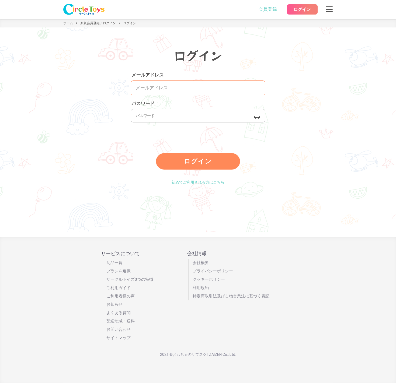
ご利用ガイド (118, 287)
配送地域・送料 (120, 321)
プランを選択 (118, 271)
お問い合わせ (118, 329)
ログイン (302, 9)
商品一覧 (114, 262)
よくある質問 (118, 312)
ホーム (68, 23)
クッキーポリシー (209, 279)
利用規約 (201, 287)
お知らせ (114, 304)
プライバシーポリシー (213, 271)
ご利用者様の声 (120, 296)
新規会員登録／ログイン (98, 23)
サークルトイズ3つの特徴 (129, 279)
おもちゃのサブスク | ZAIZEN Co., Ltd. (204, 354)
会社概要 (201, 262)
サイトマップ (118, 337)
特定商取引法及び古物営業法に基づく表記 (231, 296)
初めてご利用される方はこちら (198, 182)
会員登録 (268, 9)
